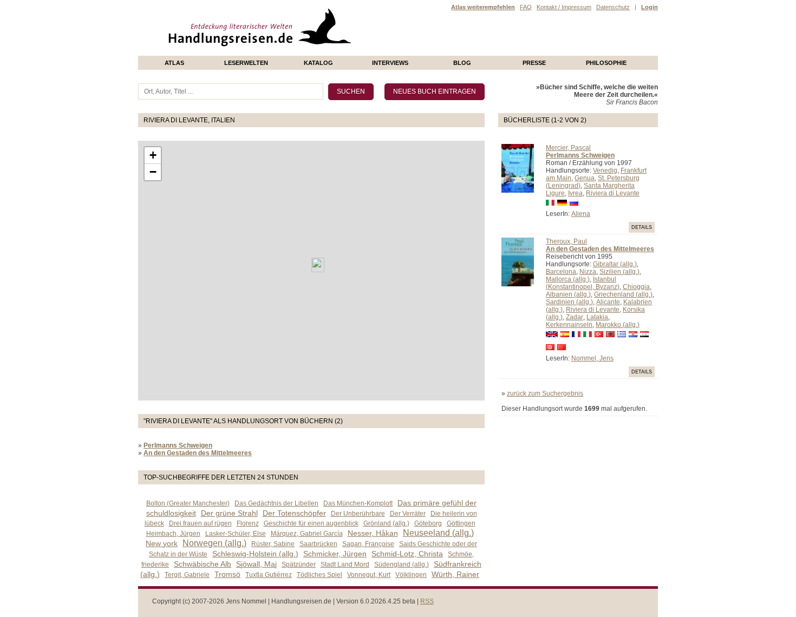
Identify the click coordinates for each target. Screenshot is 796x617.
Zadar (574, 317)
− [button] (152, 172)
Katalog (318, 63)
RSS (427, 601)
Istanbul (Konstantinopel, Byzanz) (582, 283)
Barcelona (561, 271)
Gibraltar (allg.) (615, 264)
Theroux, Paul (566, 241)
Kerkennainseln (569, 325)
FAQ (526, 7)
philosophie (606, 63)
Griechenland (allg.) (623, 294)
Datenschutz (613, 7)
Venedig (605, 170)
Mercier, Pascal (568, 148)
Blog (462, 63)
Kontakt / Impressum (564, 7)
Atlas (174, 63)
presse (534, 63)
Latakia (597, 317)
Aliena (580, 214)
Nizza (587, 271)
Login (649, 7)
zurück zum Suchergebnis (545, 393)
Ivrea (575, 193)
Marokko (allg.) (618, 325)
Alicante (608, 302)
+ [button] (152, 155)
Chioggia (636, 287)
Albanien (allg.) (568, 294)
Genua (585, 178)
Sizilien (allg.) (619, 271)
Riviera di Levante (613, 193)
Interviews (390, 63)
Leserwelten (246, 63)
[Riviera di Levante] (317, 265)
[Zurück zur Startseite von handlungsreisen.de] (338, 52)
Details (641, 227)
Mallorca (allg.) (568, 279)
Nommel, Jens (592, 358)
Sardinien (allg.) (569, 302)
